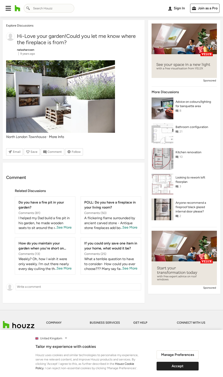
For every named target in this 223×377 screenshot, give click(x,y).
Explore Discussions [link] (20, 25)
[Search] (28, 8)
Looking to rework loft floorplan (190, 180)
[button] (8, 8)
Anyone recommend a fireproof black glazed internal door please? (191, 207)
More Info (56, 137)
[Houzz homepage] (17, 8)
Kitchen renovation (188, 152)
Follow (76, 152)
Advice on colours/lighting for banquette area (193, 104)
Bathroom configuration (192, 127)
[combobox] (49, 8)
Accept (177, 366)
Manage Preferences (177, 355)
